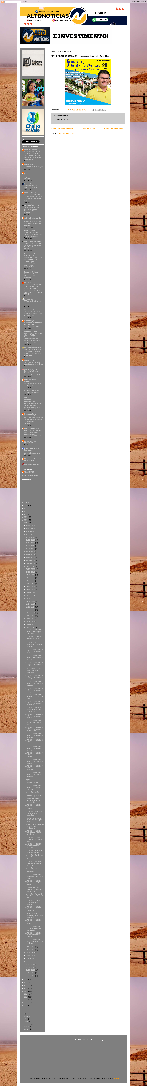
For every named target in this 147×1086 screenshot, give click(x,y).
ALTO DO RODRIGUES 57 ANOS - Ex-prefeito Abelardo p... (34, 787)
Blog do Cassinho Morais (33, 348)
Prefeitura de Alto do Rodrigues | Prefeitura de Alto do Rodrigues (33, 333)
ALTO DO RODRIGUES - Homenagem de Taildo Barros (33, 722)
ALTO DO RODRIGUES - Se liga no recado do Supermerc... (33, 832)
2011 (26, 1003)
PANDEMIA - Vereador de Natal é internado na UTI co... (34, 895)
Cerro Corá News (30, 193)
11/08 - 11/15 (30, 546)
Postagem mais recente (62, 129)
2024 (26, 511)
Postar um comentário (63, 119)
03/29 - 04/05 (30, 624)
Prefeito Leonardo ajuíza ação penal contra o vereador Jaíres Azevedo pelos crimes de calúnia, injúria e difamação (33, 419)
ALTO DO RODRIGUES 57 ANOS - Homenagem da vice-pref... (34, 690)
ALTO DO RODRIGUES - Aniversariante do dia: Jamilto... (33, 807)
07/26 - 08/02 (30, 581)
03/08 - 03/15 (30, 950)
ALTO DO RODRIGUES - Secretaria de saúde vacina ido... (33, 909)
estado (26, 1021)
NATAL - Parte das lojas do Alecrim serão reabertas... (34, 826)
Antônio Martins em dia (32, 218)
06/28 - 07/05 (30, 586)
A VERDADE (28, 299)
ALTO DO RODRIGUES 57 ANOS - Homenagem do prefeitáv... (34, 664)
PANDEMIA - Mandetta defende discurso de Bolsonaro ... (33, 863)
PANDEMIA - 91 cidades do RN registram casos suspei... (33, 839)
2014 (26, 994)
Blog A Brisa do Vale (31, 283)
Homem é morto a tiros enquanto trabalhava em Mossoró (32, 177)
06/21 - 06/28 (30, 589)
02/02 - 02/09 (30, 964)
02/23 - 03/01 (30, 955)
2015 (26, 991)
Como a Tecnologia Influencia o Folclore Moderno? (30, 275)
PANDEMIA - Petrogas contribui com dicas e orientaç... (33, 902)
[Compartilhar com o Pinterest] (105, 110)
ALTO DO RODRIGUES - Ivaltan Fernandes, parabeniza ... (33, 845)
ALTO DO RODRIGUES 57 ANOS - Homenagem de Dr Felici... (34, 651)
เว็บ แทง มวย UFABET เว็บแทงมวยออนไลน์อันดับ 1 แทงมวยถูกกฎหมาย (33, 313)
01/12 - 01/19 (30, 973)
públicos (26, 1026)
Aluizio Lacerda (29, 164)
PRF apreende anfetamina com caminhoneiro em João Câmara (33, 303)
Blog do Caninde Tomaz (32, 241)
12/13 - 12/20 (30, 531)
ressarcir (26, 1029)
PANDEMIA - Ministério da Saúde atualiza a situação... (34, 813)
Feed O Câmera (29, 231)
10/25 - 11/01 (30, 552)
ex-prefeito (27, 1024)
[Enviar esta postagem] (92, 110)
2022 (26, 517)
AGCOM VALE (29, 472)
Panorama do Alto (30, 150)
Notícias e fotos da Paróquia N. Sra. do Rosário (31, 371)
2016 (26, 988)
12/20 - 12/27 (30, 528)
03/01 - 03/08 (30, 952)
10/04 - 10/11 (30, 560)
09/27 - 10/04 (30, 563)
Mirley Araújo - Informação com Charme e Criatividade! (33, 322)
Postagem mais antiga (114, 129)
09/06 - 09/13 (30, 572)
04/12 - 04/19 (30, 618)
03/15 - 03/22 (30, 947)
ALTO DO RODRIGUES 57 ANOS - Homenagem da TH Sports (34, 742)
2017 (26, 985)
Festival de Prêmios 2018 (32, 375)
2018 (26, 982)
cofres (26, 1019)
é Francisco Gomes (31, 310)
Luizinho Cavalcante (31, 391)
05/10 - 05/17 (30, 607)
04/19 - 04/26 (30, 616)
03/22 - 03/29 (30, 627)
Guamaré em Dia (30, 254)
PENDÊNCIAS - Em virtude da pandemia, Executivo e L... (33, 889)
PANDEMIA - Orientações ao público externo (34, 851)
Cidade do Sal (29, 360)
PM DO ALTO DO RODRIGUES (30, 442)
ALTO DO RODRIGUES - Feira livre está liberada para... (34, 696)
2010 (26, 1006)
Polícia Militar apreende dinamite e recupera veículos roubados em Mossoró (33, 234)
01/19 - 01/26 (30, 970)
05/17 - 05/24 (30, 604)
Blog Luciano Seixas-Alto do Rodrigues (33, 460)
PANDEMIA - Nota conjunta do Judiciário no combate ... (33, 644)
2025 (26, 508)
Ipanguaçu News (30, 414)
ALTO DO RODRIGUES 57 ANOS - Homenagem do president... (34, 767)
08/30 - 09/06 (30, 575)
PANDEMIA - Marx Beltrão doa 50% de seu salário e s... (34, 857)
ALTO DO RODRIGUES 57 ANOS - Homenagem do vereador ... (34, 677)
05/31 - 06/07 (30, 598)
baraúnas (27, 1016)
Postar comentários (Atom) (66, 133)
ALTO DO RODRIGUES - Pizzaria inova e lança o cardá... (34, 882)
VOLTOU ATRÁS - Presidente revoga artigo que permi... (34, 915)
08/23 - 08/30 (30, 578)
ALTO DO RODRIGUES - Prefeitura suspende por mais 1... (34, 941)
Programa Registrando (32, 272)
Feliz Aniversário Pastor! (31, 326)
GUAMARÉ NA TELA (31, 205)
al (24, 1014)
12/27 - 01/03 (30, 525)
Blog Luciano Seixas (31, 464)
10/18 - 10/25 (30, 555)
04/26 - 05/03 (30, 613)
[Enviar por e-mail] (96, 110)
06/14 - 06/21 (30, 592)
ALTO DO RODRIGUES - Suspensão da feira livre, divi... (33, 934)
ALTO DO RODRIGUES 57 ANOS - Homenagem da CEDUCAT (34, 774)
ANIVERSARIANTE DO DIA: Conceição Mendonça (33, 670)
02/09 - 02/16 (30, 961)
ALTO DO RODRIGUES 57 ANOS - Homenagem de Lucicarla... (34, 657)
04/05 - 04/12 (30, 621)
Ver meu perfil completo (30, 475)
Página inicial (88, 129)
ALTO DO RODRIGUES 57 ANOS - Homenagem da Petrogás (34, 748)
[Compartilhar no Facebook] (103, 110)
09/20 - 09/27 (30, 566)
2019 (26, 979)
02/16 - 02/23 (30, 958)
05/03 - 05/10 (30, 610)
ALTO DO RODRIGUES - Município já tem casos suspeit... (34, 876)
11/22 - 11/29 (30, 540)
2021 (26, 520)
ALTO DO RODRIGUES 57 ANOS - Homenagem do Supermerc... (34, 703)
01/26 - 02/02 (30, 967)
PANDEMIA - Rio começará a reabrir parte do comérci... (34, 870)
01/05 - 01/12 (30, 976)
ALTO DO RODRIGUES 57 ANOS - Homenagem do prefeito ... (34, 716)
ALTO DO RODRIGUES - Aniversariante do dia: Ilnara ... (33, 922)
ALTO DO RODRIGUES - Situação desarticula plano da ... (33, 928)
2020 (26, 523)
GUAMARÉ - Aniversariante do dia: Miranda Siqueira (33, 781)
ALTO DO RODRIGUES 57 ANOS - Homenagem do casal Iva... (34, 761)
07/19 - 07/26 (30, 584)
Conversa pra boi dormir (31, 392)
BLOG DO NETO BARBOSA (30, 381)
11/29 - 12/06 (30, 537)
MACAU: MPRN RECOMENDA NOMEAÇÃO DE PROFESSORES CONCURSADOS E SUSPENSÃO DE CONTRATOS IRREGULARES (33, 261)
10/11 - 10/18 (30, 557)
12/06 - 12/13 (30, 534)
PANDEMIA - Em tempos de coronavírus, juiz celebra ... (33, 638)
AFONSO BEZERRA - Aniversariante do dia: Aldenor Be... (33, 800)
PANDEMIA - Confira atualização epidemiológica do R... (33, 794)
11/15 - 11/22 (30, 543)
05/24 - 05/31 (30, 601)
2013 (26, 997)
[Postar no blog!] (99, 110)
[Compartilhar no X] (101, 110)
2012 (26, 1000)
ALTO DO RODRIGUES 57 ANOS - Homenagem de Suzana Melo (34, 729)
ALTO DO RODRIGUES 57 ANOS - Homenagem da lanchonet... (34, 631)
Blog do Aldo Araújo (31, 428)
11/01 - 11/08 (30, 549)
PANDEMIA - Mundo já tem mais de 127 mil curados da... (33, 709)
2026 (26, 505)
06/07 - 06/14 (30, 595)
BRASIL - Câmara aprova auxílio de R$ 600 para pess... (33, 819)
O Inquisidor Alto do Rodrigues (31, 449)
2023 (26, 514)
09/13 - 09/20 (30, 569)
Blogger (116, 1078)
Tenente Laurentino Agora (33, 184)
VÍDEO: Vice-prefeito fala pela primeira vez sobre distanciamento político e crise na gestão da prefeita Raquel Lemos (32, 155)
